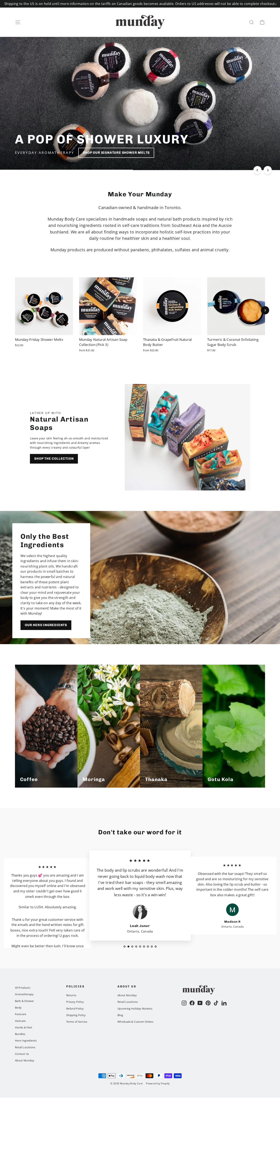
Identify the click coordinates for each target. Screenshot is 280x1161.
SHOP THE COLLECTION (54, 459)
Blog (120, 1015)
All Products (22, 987)
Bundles (20, 1034)
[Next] (268, 170)
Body (18, 1007)
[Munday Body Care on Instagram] (184, 1003)
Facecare (20, 1014)
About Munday (24, 1060)
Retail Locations (25, 1047)
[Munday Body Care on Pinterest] (208, 1003)
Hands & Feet (23, 1027)
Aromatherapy (24, 994)
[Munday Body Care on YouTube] (200, 1003)
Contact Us (22, 1054)
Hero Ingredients (26, 1040)
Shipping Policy (76, 1015)
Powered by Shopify (158, 1083)
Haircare (20, 1021)
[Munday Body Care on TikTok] (216, 1003)
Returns (71, 995)
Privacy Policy (75, 1002)
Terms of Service (76, 1021)
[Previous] (257, 170)
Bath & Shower (24, 1001)
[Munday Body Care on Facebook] (192, 1003)
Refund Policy (75, 1008)
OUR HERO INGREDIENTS (46, 625)
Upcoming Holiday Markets (134, 1008)
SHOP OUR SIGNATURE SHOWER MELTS (116, 153)
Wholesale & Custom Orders (135, 1021)
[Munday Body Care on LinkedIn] (224, 1003)
